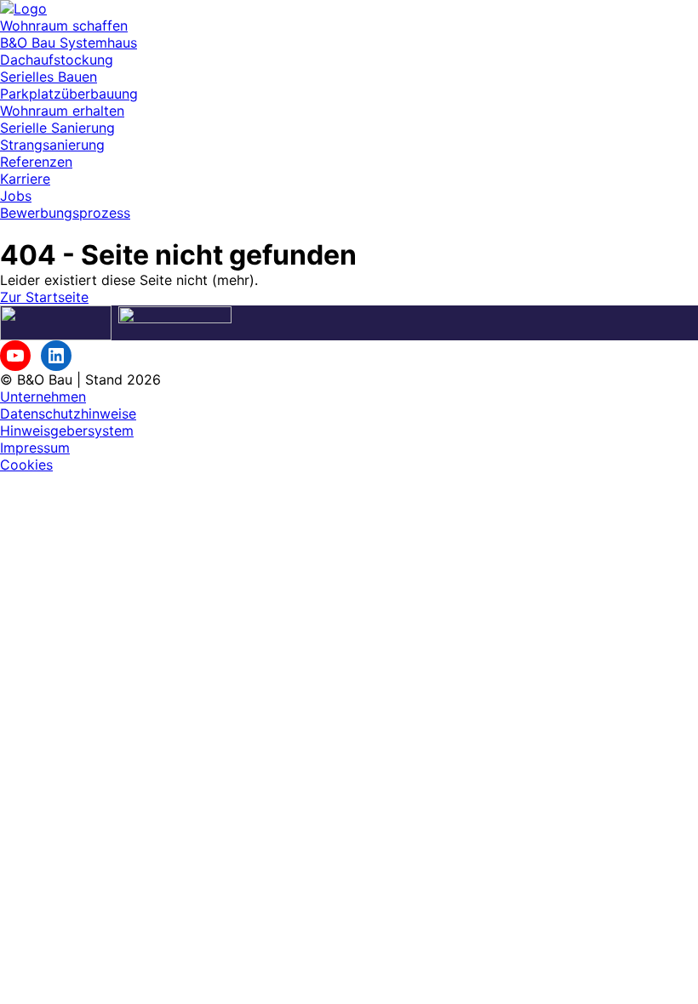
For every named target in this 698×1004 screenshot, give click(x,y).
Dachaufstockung (56, 59)
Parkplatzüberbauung (69, 93)
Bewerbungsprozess (65, 212)
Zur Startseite (44, 296)
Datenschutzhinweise (68, 413)
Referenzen (36, 161)
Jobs (15, 195)
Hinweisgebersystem (67, 430)
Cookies (26, 464)
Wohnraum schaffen (64, 25)
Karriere (25, 178)
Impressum (35, 447)
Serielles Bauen (48, 76)
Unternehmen (43, 396)
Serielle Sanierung (57, 127)
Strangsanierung (52, 144)
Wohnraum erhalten (62, 110)
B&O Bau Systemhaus (68, 42)
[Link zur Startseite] (23, 8)
